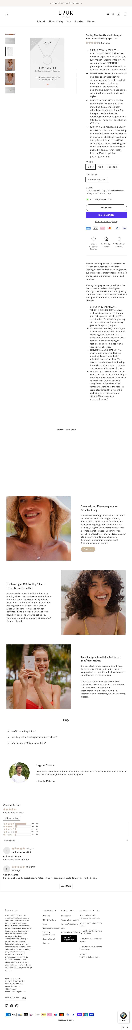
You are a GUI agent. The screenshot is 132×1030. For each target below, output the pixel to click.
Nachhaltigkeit (49, 939)
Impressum (66, 916)
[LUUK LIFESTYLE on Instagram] (6, 1005)
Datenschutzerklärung (70, 932)
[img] (18, 848)
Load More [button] (66, 886)
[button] (92, 43)
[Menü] (127, 1012)
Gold (100, 166)
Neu (69, 21)
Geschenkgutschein (51, 928)
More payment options (106, 221)
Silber (90, 166)
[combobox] (108, 14)
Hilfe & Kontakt (49, 920)
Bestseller (79, 21)
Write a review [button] (11, 818)
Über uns (91, 21)
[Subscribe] (24, 997)
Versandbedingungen (70, 920)
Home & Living (56, 21)
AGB (63, 928)
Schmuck (41, 21)
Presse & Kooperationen (49, 933)
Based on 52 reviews (13, 812)
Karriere (46, 943)
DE (108, 14)
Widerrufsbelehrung (69, 924)
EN (113, 14)
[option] (112, 14)
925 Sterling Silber (97, 179)
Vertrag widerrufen (69, 938)
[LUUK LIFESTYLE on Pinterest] (16, 1005)
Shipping (101, 190)
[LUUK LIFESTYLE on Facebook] (11, 1005)
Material (92, 175)
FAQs (45, 924)
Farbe (89, 162)
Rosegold (112, 166)
